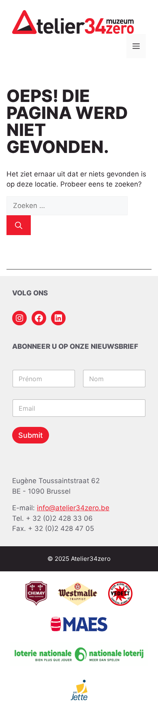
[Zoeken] (18, 225)
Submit (30, 435)
